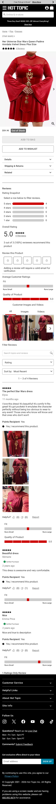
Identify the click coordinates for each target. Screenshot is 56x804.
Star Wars (7, 36)
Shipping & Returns (13, 166)
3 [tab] (31, 123)
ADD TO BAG (28, 139)
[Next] (53, 2)
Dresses (18, 31)
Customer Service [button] (12, 682)
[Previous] (3, 2)
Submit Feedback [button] (24, 744)
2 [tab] (28, 123)
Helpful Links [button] (10, 690)
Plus (11, 31)
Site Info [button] (7, 705)
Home (4, 31)
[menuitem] (52, 8)
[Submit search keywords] (4, 14)
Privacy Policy (12, 776)
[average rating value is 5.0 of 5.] (9, 48)
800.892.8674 (8, 797)
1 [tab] (24, 123)
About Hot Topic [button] (11, 698)
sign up (47, 761)
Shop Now (36, 2)
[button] (4, 8)
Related (8, 172)
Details (7, 159)
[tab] (28, 89)
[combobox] (28, 15)
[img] (4, 721)
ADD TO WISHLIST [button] (28, 149)
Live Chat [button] (32, 731)
